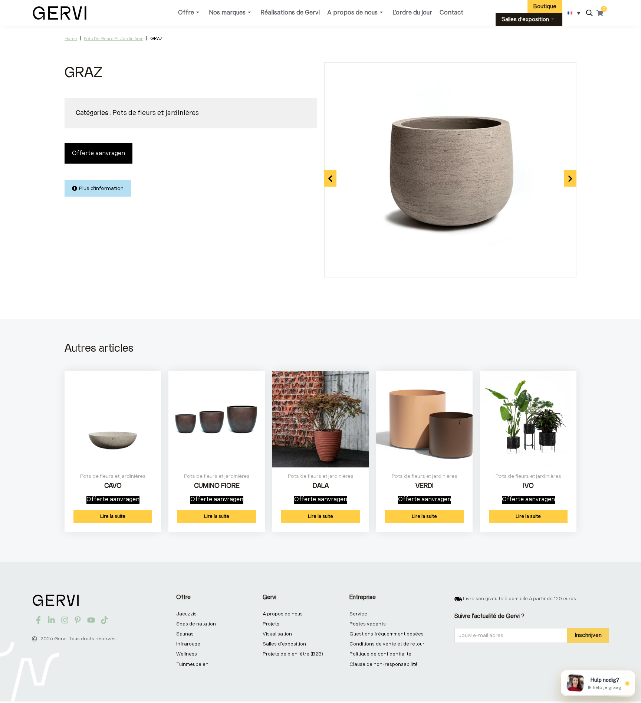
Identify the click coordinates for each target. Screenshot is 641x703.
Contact (451, 12)
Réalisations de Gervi (290, 12)
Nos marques (227, 12)
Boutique (544, 6)
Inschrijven (588, 635)
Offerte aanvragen (98, 153)
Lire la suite (112, 516)
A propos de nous (352, 12)
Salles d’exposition (525, 19)
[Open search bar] (589, 13)
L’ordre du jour (412, 12)
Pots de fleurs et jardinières (113, 39)
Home (71, 39)
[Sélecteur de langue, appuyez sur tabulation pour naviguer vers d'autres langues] (574, 13)
